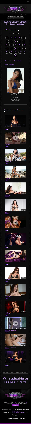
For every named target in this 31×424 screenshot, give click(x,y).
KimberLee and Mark (10, 330)
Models (6, 30)
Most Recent (8, 60)
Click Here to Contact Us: (8, 409)
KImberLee (8, 161)
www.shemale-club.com (18, 412)
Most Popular (17, 60)
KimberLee (7, 127)
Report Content (15, 411)
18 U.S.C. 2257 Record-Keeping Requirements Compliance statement (16, 414)
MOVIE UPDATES (8, 403)
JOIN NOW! (15, 405)
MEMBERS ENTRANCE (21, 403)
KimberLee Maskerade (10, 229)
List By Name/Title (9, 64)
